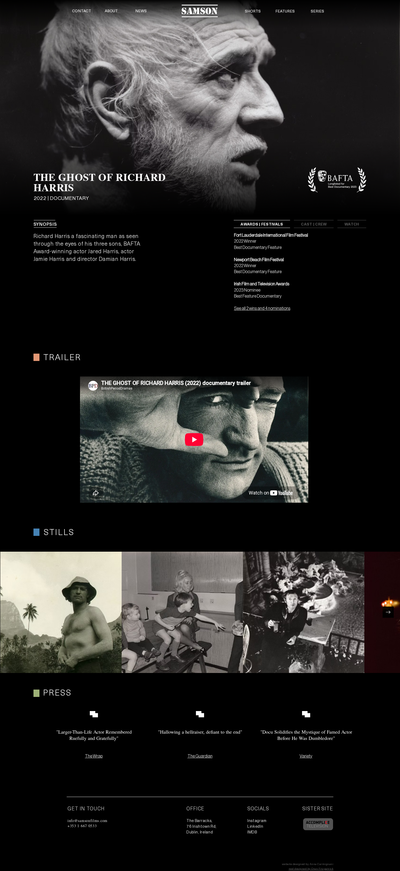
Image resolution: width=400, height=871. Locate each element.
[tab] (262, 224)
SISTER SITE (317, 808)
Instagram (256, 821)
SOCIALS (258, 808)
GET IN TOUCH (86, 808)
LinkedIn (255, 827)
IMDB (252, 832)
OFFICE (195, 808)
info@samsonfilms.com (87, 820)
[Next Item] (388, 612)
